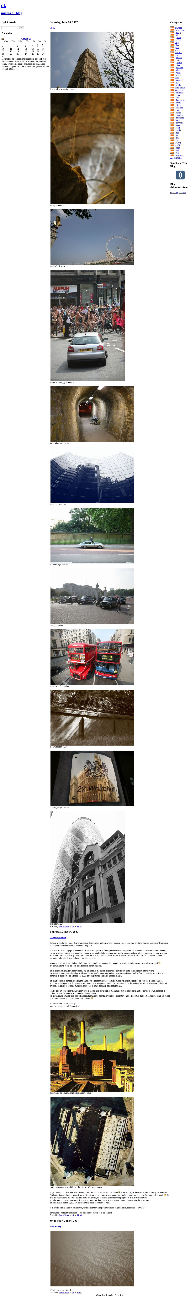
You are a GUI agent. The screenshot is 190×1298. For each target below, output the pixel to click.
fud (177, 153)
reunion (180, 115)
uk (3, 5)
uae (177, 133)
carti (177, 60)
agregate (178, 27)
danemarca (180, 100)
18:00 (79, 1292)
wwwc (178, 143)
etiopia (179, 105)
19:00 (79, 926)
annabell (179, 80)
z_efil (177, 145)
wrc (178, 110)
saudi (178, 128)
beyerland (180, 30)
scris (177, 77)
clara (178, 148)
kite (176, 50)
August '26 (26, 39)
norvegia (179, 123)
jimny (178, 32)
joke (177, 70)
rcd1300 (178, 52)
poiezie (179, 75)
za (177, 140)
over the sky (55, 1226)
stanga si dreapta (58, 937)
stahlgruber (180, 87)
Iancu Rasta (64, 926)
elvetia (178, 102)
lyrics (178, 72)
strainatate (179, 90)
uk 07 (52, 28)
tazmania (179, 155)
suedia (178, 130)
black (179, 37)
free (177, 150)
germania (180, 118)
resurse (178, 55)
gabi (177, 47)
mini (178, 35)
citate (178, 65)
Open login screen (178, 192)
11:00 (79, 1215)
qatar (178, 125)
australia (179, 92)
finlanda (179, 108)
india (178, 120)
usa (177, 138)
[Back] (3, 39)
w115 (178, 40)
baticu (179, 62)
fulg (177, 82)
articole (179, 57)
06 (178, 97)
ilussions (179, 67)
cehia (178, 95)
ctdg (177, 42)
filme (177, 45)
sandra (178, 85)
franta (178, 113)
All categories (176, 158)
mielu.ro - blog (11, 13)
